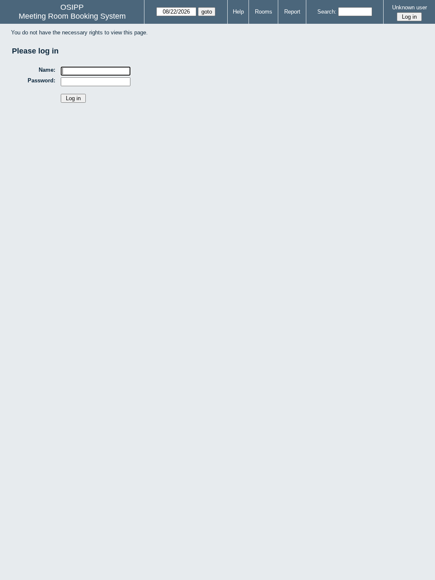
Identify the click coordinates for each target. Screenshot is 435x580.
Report (292, 11)
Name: (47, 70)
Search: (326, 11)
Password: (41, 80)
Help (238, 11)
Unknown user (409, 7)
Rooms (263, 11)
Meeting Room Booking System (72, 16)
